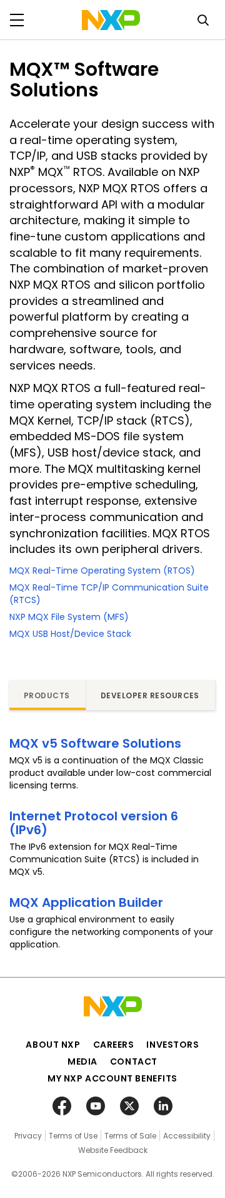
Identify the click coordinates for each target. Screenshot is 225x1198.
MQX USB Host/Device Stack (70, 633)
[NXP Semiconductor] (111, 20)
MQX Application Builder (86, 902)
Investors (172, 1044)
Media (83, 1061)
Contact (134, 1061)
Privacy (28, 1135)
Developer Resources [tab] (150, 695)
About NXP (53, 1044)
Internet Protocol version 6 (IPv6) (93, 823)
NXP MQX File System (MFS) (69, 617)
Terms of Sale (130, 1135)
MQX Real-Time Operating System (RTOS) (102, 570)
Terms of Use (73, 1135)
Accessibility (187, 1135)
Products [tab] (47, 695)
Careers (113, 1044)
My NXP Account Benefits (113, 1078)
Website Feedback (113, 1150)
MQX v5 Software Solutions (95, 743)
